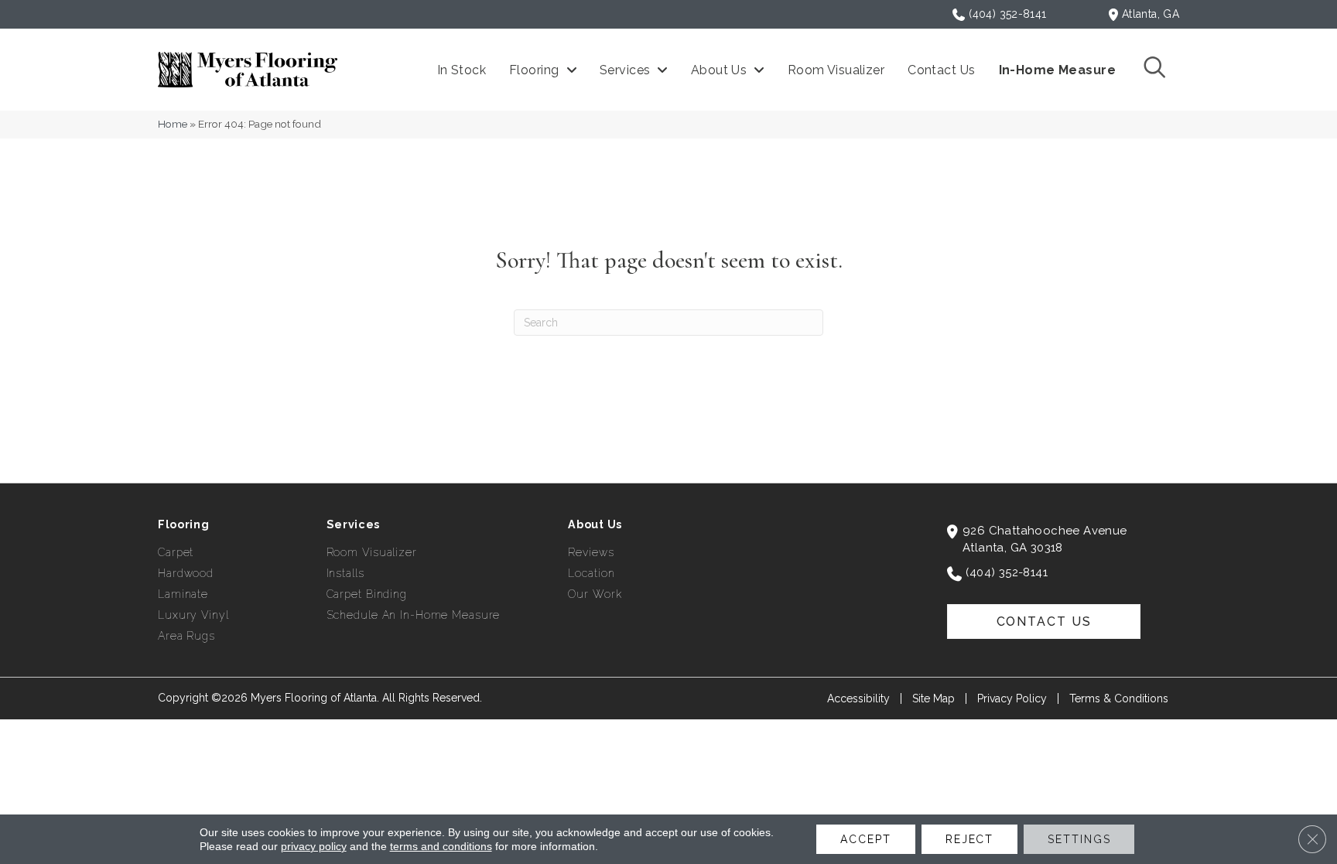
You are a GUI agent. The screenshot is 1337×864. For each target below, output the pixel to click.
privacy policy (314, 846)
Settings (1079, 839)
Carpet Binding (367, 594)
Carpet (175, 552)
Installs (345, 573)
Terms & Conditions (1118, 698)
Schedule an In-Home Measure (414, 615)
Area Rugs (186, 636)
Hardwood (186, 573)
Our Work (594, 594)
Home (172, 124)
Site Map (933, 698)
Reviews (591, 552)
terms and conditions (441, 846)
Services (354, 524)
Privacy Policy (1012, 698)
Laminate (183, 594)
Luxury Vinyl (193, 615)
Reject (969, 839)
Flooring (184, 524)
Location (591, 573)
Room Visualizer (372, 552)
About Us (595, 524)
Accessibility (858, 698)
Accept (865, 839)
